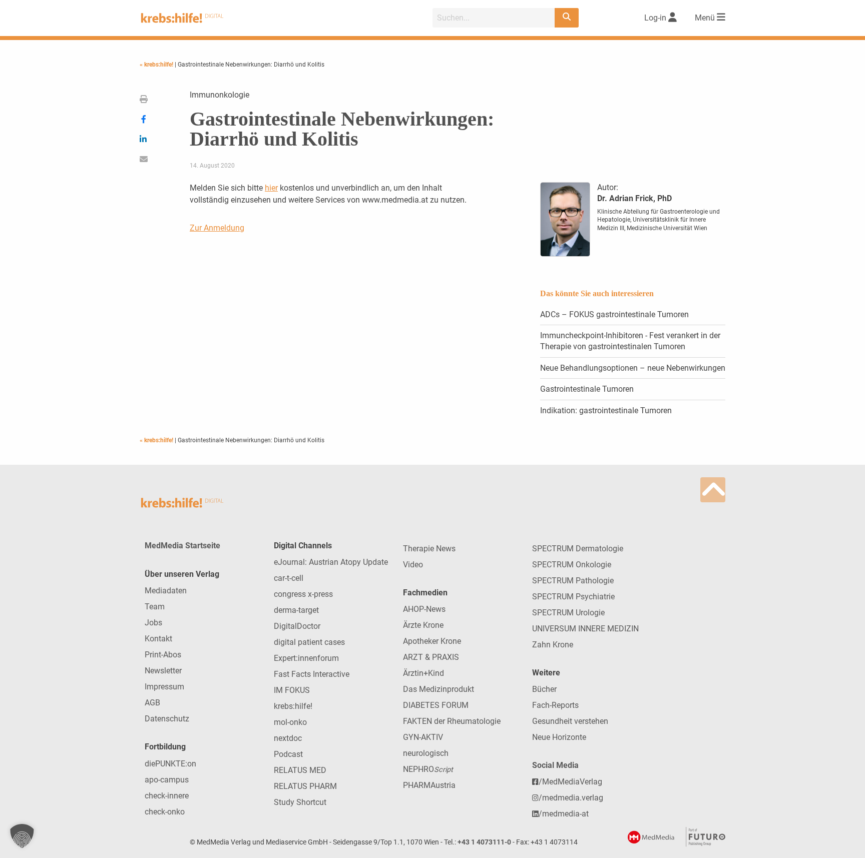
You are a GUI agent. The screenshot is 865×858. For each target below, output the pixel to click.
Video (413, 564)
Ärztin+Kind (423, 673)
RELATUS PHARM (305, 786)
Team (155, 606)
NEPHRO (428, 769)
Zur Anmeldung (217, 228)
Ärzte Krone (423, 625)
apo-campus (167, 779)
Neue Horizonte (559, 737)
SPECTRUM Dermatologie (577, 548)
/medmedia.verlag (571, 797)
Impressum (164, 686)
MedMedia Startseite (182, 545)
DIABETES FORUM (436, 705)
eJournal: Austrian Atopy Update (331, 562)
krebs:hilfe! (293, 706)
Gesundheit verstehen (570, 721)
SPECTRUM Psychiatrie (573, 596)
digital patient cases (309, 642)
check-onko (165, 811)
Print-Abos (163, 654)
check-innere (167, 795)
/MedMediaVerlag (570, 781)
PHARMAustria (429, 785)
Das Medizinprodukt (438, 689)
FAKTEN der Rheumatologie (452, 721)
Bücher (544, 689)
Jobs (153, 622)
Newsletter (163, 670)
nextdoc (288, 738)
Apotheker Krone (432, 641)
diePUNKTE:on (170, 763)
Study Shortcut (300, 802)
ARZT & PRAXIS (431, 657)
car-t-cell (288, 578)
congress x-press (303, 594)
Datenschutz (167, 718)
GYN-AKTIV (423, 737)
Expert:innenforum (306, 658)
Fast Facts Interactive (311, 674)
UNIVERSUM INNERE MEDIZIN (585, 628)
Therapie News (429, 548)
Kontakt (158, 638)
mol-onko (290, 722)
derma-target (296, 610)
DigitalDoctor (297, 626)
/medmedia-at (564, 813)
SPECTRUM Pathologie (573, 580)
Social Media (555, 765)
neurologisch (426, 753)
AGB (152, 702)
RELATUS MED (300, 770)
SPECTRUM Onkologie (571, 564)
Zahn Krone (552, 644)
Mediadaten (166, 590)
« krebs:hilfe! (157, 64)
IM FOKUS (292, 690)
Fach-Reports (555, 705)
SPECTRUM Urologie (568, 612)
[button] (22, 836)
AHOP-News (424, 609)
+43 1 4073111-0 (484, 842)
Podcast (288, 754)
